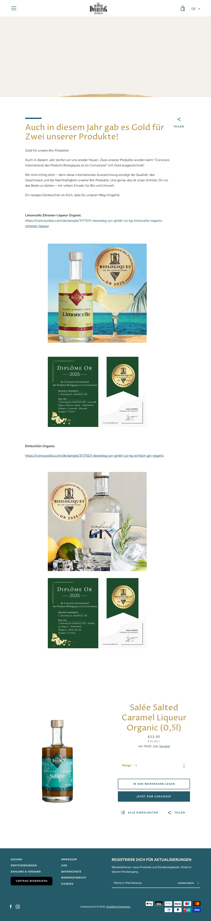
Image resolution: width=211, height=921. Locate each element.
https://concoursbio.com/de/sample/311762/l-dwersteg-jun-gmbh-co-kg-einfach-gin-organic (94, 456)
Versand (164, 746)
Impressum (69, 859)
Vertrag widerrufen (31, 881)
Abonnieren (186, 883)
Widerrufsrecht (73, 877)
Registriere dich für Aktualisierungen (151, 859)
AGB (64, 865)
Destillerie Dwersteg (118, 906)
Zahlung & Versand (26, 871)
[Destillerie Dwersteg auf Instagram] (18, 906)
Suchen (16, 859)
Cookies (67, 883)
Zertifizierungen (24, 865)
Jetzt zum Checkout (153, 796)
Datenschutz (71, 871)
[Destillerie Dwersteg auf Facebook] (11, 906)
